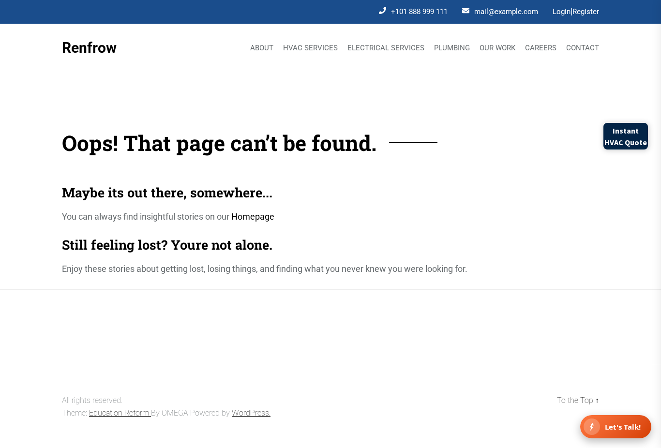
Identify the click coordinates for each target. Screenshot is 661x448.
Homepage (252, 216)
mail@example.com (506, 11)
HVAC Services (310, 48)
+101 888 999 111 (419, 11)
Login (562, 11)
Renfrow (89, 47)
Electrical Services (385, 48)
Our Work (497, 48)
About (261, 48)
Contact (582, 48)
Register (585, 11)
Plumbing (452, 48)
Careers (540, 48)
